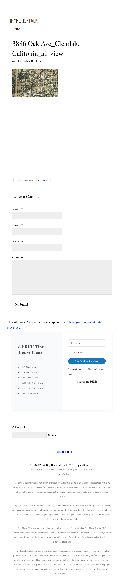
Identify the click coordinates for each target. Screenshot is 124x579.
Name (17, 209)
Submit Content (62, 473)
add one (42, 180)
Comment (18, 257)
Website (17, 241)
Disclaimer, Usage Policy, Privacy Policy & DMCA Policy (61, 469)
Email (17, 225)
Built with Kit (87, 382)
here (71, 573)
